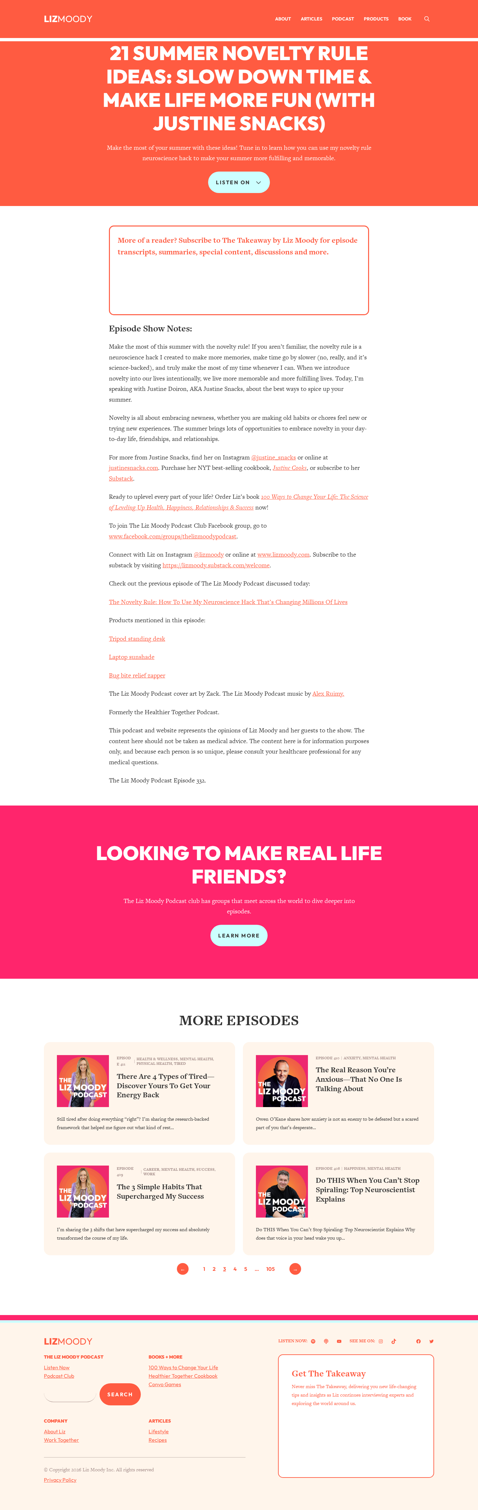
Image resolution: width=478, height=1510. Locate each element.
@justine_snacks (273, 457)
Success (205, 1169)
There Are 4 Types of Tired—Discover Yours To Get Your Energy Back (166, 1086)
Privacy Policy (60, 1480)
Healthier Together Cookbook (183, 1376)
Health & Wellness (157, 1059)
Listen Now (57, 1367)
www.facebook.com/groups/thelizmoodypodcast (172, 536)
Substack (121, 478)
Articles (311, 19)
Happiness (354, 1168)
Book (405, 19)
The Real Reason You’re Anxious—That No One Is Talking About (359, 1079)
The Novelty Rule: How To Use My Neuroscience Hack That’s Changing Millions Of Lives (228, 602)
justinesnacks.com (133, 467)
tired (180, 1063)
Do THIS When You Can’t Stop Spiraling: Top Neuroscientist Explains (367, 1190)
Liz (51, 18)
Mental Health (196, 1059)
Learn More (239, 935)
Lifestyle (159, 1431)
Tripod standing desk (137, 638)
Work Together (61, 1440)
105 (270, 1269)
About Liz (54, 1431)
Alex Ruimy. (328, 693)
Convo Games (165, 1384)
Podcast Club (59, 1376)
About (283, 19)
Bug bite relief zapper (137, 675)
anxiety (352, 1058)
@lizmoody (209, 554)
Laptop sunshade (131, 656)
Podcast (343, 19)
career (151, 1169)
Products (376, 19)
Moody (75, 18)
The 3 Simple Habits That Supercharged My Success (160, 1191)
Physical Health (154, 1063)
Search (120, 1394)
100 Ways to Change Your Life (183, 1367)
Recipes (158, 1440)
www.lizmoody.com (284, 554)
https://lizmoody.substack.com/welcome (216, 565)
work (149, 1174)
